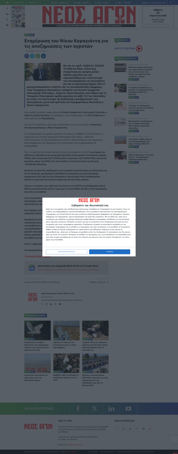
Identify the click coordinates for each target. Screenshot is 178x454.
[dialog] (89, 227)
